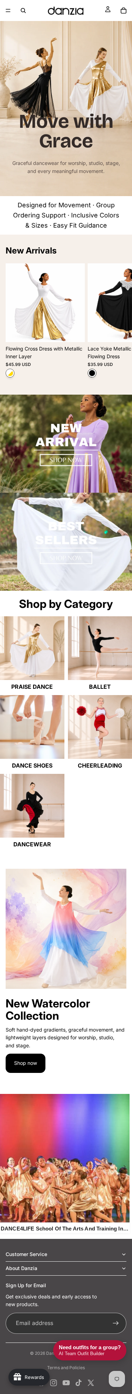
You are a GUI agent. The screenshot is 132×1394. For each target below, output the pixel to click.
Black (92, 373)
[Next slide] (118, 323)
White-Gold (10, 373)
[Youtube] (66, 1383)
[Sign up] (115, 1323)
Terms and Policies (66, 1367)
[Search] (23, 10)
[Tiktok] (78, 1383)
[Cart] (123, 10)
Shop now (25, 1063)
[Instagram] (53, 1383)
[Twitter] (91, 1383)
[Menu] (8, 10)
